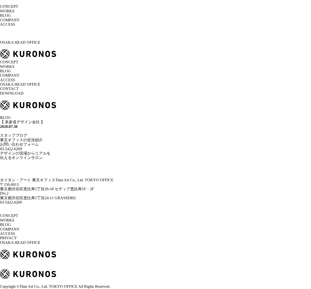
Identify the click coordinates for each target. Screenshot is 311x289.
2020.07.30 (8, 126)
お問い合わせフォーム (19, 144)
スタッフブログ (13, 135)
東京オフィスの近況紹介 (21, 140)
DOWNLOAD (12, 93)
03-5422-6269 (11, 202)
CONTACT (9, 89)
